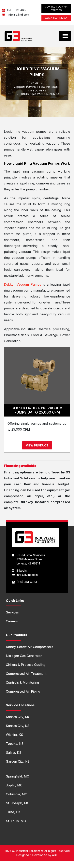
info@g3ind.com (18, 14)
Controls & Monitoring (22, 682)
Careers (12, 621)
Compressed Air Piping (23, 691)
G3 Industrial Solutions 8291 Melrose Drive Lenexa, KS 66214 (31, 559)
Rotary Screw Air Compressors (29, 647)
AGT (55, 855)
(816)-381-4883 (17, 10)
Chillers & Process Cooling (25, 665)
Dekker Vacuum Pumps (22, 284)
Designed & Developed (31, 855)
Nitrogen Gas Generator (24, 656)
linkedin (22, 570)
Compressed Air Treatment (26, 674)
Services (12, 612)
